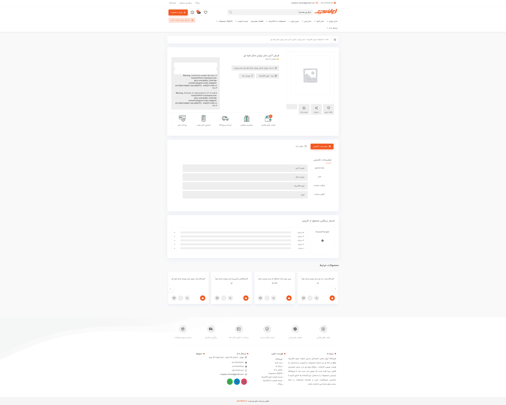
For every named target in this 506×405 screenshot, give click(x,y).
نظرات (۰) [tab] (299, 146)
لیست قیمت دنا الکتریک (272, 380)
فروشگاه (172, 3)
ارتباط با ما (333, 28)
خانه (326, 39)
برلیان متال (263, 68)
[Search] (230, 12)
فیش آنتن (300, 168)
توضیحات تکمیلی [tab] (320, 146)
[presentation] (335, 289)
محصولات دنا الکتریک (277, 21)
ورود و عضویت (176, 12)
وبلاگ (197, 3)
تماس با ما (278, 370)
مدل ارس (307, 21)
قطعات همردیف (257, 21)
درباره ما (279, 366)
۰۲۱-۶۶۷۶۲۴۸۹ (238, 366)
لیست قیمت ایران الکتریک (271, 377)
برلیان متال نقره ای (251, 68)
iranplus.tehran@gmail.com (232, 374)
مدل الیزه (320, 21)
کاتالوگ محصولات (225, 21)
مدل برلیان (333, 21)
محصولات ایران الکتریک (315, 39)
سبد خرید (278, 362)
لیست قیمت (243, 21)
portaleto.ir (242, 401)
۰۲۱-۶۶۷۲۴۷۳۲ (238, 362)
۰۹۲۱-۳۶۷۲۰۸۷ (238, 370)
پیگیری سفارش (185, 3)
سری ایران (295, 21)
